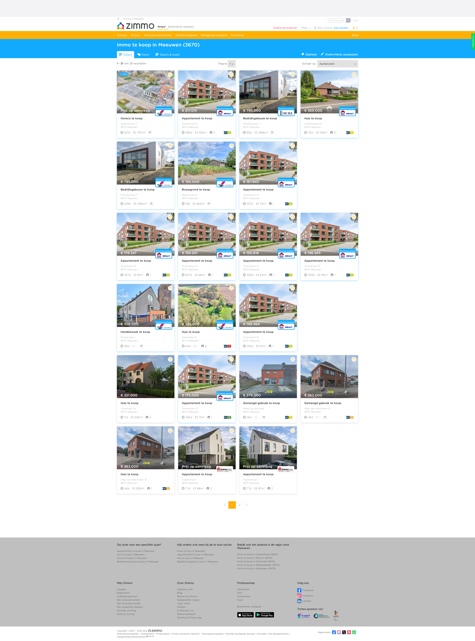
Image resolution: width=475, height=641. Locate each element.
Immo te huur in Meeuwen (191, 551)
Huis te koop (313, 118)
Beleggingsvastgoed (214, 35)
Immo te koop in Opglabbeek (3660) (257, 554)
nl (355, 20)
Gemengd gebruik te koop (261, 403)
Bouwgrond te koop (196, 189)
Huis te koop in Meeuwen (131, 554)
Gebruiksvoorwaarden (128, 633)
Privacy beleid (163, 633)
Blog (355, 35)
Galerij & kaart (170, 54)
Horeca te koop (131, 118)
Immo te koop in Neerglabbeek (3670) (258, 565)
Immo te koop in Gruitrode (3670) (256, 561)
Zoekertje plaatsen (285, 27)
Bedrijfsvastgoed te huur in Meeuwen (197, 561)
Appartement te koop (197, 118)
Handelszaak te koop (135, 332)
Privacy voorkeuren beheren (186, 633)
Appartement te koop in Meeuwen (136, 551)
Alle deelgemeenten (279, 633)
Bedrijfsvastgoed (186, 35)
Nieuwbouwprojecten (158, 35)
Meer (304, 27)
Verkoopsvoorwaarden (213, 633)
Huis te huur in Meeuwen (190, 558)
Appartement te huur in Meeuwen (195, 554)
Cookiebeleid (148, 633)
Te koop (122, 35)
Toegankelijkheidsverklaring (131, 636)
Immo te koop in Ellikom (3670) (254, 557)
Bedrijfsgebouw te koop (260, 118)
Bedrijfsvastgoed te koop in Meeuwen (138, 561)
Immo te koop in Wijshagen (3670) (256, 568)
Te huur (135, 35)
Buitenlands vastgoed (181, 26)
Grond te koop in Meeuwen (132, 558)
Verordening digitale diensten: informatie (246, 633)
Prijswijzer (237, 35)
